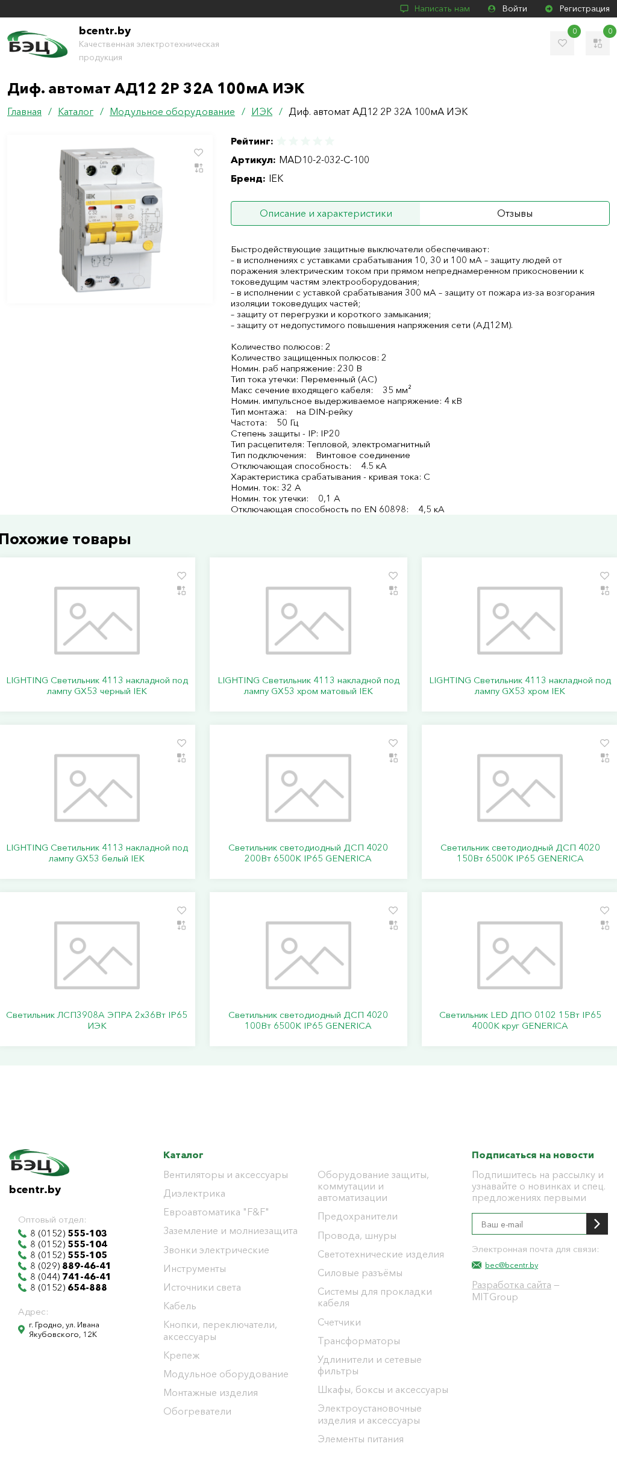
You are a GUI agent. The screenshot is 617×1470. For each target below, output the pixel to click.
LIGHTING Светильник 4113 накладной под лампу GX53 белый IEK (97, 853)
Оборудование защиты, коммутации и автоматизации (373, 1186)
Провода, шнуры (357, 1235)
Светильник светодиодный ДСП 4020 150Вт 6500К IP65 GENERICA (520, 853)
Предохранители (358, 1216)
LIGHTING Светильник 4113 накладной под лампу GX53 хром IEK (520, 685)
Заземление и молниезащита (230, 1230)
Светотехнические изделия (381, 1254)
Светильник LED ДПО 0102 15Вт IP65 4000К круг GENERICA (520, 1020)
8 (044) (70, 1276)
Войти (515, 8)
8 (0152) (68, 1233)
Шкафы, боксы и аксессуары (383, 1389)
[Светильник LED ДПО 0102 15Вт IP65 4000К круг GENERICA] (520, 955)
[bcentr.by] (37, 44)
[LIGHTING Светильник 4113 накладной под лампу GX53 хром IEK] (520, 620)
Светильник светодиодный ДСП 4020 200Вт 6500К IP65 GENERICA (308, 853)
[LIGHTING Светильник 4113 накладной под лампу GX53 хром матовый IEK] (308, 620)
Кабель (179, 1306)
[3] (305, 141)
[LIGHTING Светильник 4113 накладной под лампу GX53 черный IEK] (96, 620)
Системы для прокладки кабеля (375, 1297)
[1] (282, 141)
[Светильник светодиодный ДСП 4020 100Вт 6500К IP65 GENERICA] (308, 955)
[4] (318, 141)
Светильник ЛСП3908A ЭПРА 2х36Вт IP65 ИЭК (96, 1020)
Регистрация (585, 8)
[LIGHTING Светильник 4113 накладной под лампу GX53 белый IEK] (96, 788)
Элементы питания (361, 1439)
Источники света (202, 1287)
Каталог (183, 1155)
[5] (329, 141)
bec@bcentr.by (511, 1265)
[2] (293, 141)
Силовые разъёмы (360, 1273)
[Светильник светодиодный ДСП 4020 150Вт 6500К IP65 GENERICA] (520, 788)
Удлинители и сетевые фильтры (370, 1365)
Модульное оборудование (226, 1374)
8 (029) (70, 1266)
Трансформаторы (359, 1341)
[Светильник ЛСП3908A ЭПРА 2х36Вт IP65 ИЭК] (96, 955)
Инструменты (194, 1268)
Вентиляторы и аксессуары (225, 1174)
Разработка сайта (511, 1285)
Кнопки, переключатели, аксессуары (220, 1330)
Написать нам (442, 8)
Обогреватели (197, 1411)
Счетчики (339, 1322)
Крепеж (181, 1355)
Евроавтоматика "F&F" (216, 1212)
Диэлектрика (194, 1193)
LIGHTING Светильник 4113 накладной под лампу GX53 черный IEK (97, 685)
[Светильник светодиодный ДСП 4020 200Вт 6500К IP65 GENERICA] (308, 788)
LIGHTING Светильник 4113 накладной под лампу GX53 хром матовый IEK (308, 685)
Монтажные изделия (210, 1392)
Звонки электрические (216, 1250)
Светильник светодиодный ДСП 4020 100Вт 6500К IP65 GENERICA (308, 1020)
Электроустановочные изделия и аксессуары (370, 1414)
